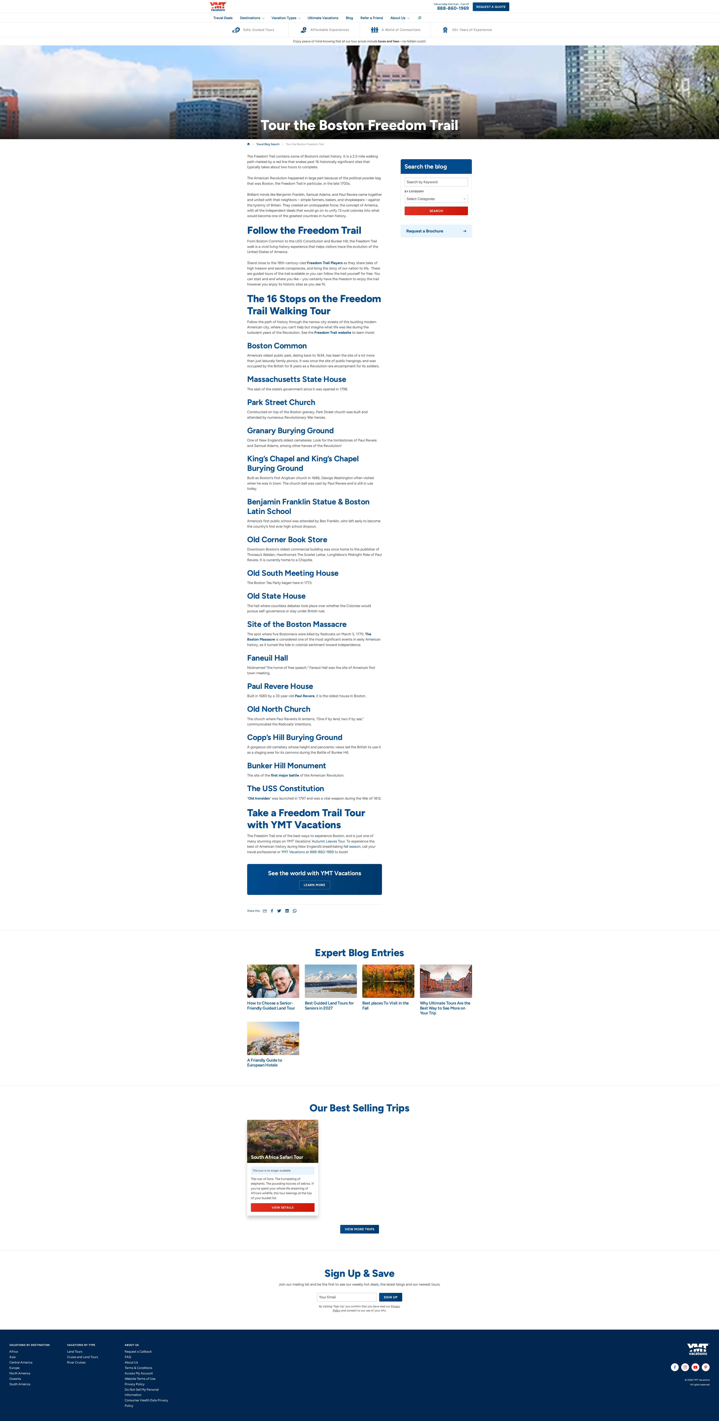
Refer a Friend (371, 18)
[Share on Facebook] (272, 911)
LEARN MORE (314, 885)
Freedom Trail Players (325, 263)
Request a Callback (138, 1351)
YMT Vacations (293, 852)
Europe (14, 1368)
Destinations (250, 18)
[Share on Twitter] (279, 910)
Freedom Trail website (332, 332)
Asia (12, 1357)
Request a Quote (491, 7)
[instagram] (685, 1367)
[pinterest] (706, 1367)
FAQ (128, 1357)
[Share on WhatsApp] (295, 911)
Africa (13, 1351)
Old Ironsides (259, 798)
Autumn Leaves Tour (328, 841)
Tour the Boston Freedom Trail (305, 144)
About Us (397, 18)
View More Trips (359, 1229)
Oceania (15, 1379)
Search (436, 211)
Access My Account (139, 1373)
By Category (414, 191)
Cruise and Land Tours (82, 1357)
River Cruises (76, 1362)
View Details (283, 1207)
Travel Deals (223, 18)
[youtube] (695, 1367)
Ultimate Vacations (323, 18)
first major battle (285, 775)
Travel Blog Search (268, 144)
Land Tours (74, 1351)
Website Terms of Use (140, 1379)
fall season (352, 846)
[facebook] (675, 1367)
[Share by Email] (265, 911)
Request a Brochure (424, 231)
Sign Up (391, 1297)
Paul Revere (305, 696)
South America (19, 1384)
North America (19, 1373)
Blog (349, 18)
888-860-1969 (322, 852)
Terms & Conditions (138, 1368)
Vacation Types (283, 18)
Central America (20, 1362)
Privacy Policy (135, 1384)
